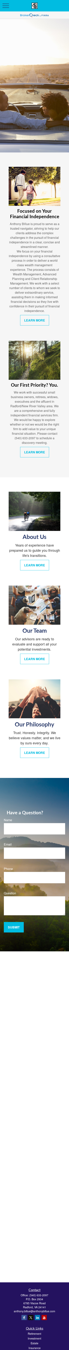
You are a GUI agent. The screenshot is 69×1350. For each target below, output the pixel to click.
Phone (8, 869)
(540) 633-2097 (38, 1295)
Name (8, 820)
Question (10, 893)
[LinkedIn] (37, 1317)
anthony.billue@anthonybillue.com (34, 1311)
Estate (34, 1343)
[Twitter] (30, 1317)
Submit (14, 927)
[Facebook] (24, 1317)
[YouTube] (44, 1317)
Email (8, 844)
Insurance (35, 1348)
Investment (34, 1338)
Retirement (34, 1334)
